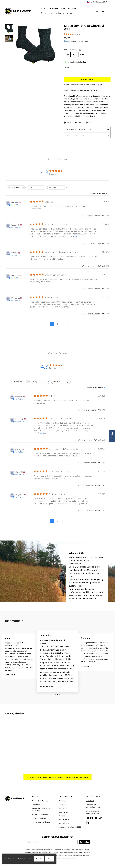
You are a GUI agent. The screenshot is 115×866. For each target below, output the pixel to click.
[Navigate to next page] (68, 324)
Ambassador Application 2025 (70, 827)
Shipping (67, 41)
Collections (46, 13)
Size (71, 49)
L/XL (82, 54)
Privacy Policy (64, 819)
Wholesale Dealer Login (41, 814)
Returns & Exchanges (40, 801)
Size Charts (63, 804)
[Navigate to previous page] (47, 324)
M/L (74, 54)
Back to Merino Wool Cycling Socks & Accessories (59, 777)
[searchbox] (13, 187)
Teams (71, 9)
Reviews (62, 816)
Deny (50, 859)
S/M (67, 54)
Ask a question (75, 135)
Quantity (69, 67)
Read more (73, 236)
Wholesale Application (40, 818)
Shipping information (79, 129)
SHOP (42, 9)
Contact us (90, 800)
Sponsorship (63, 812)
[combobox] (36, 187)
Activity (59, 13)
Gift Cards (62, 808)
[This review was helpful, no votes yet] (103, 215)
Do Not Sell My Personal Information (41, 809)
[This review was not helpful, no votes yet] (107, 215)
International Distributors (41, 822)
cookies (16, 858)
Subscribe (84, 842)
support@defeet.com (94, 807)
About (70, 13)
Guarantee (36, 804)
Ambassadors (64, 823)
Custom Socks (56, 9)
